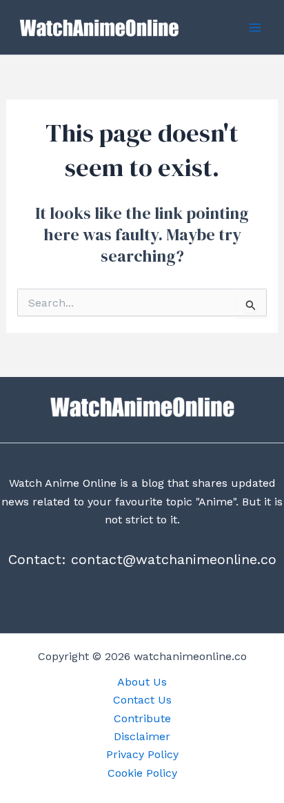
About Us (142, 681)
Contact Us (142, 699)
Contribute (142, 718)
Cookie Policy (142, 773)
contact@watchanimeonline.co (173, 559)
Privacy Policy (142, 754)
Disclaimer (142, 736)
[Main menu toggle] (255, 27)
